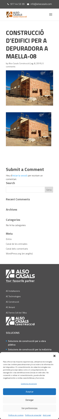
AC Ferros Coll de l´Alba (16, 312)
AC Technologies (13, 296)
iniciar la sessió (19, 175)
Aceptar (29, 391)
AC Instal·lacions (13, 290)
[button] (54, 355)
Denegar (30, 400)
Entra (8, 239)
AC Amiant (10, 307)
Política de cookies (15, 415)
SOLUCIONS (13, 333)
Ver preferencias (29, 408)
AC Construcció (12, 301)
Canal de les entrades (16, 244)
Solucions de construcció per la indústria (29, 349)
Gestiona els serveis (29, 383)
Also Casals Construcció (19, 63)
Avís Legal (47, 415)
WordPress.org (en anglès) (19, 253)
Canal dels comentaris (17, 248)
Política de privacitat (33, 415)
